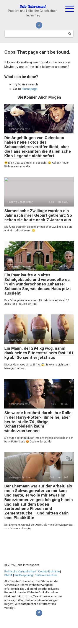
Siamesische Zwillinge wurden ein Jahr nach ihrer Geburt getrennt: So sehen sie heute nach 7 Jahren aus (38, 215)
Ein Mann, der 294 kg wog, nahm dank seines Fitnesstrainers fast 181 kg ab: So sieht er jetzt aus (39, 353)
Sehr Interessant (33, 6)
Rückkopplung (24, 575)
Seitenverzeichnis (46, 575)
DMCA (8, 575)
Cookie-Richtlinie (49, 571)
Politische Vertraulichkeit (20, 571)
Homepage (29, 89)
